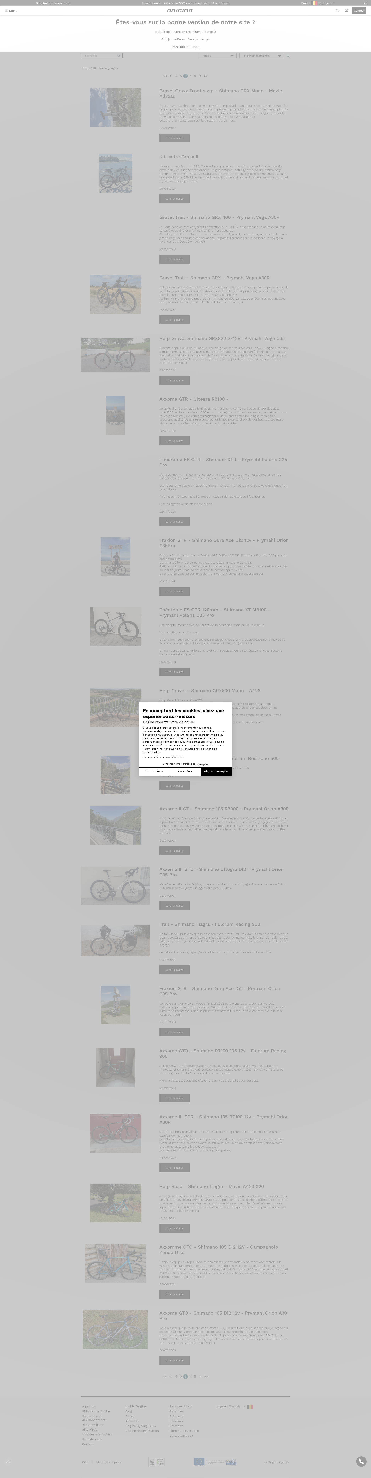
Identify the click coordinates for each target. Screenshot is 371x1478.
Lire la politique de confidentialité (163, 757)
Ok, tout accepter (216, 771)
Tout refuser (154, 771)
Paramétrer (185, 771)
